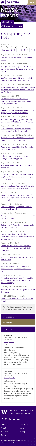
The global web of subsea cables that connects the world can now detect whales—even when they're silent (18, 89)
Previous (5, 50)
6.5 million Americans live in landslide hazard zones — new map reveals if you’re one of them (17, 268)
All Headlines (7, 22)
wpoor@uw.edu (9, 342)
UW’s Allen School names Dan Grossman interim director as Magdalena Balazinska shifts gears (16, 248)
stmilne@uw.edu (9, 378)
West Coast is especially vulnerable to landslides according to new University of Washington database (16, 101)
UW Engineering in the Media (11, 26)
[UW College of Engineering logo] (10, 2)
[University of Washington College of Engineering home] (18, 412)
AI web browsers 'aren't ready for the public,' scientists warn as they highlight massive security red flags (17, 280)
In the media (8, 317)
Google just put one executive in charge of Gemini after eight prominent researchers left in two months (17, 197)
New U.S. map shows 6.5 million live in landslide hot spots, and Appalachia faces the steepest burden (17, 236)
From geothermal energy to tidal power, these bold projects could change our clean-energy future (17, 68)
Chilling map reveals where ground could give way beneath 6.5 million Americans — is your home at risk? (17, 176)
